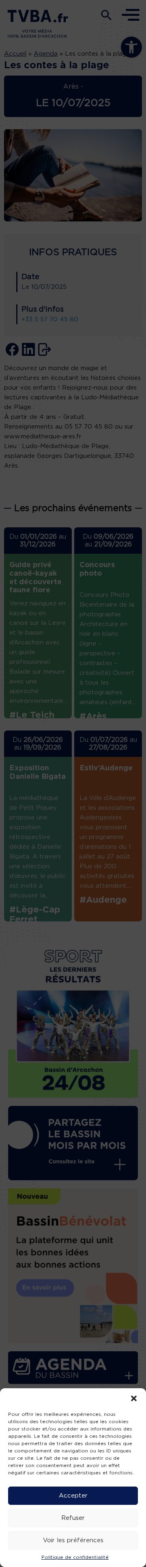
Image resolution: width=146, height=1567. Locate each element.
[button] (134, 1398)
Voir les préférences (73, 1540)
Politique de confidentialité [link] (75, 1557)
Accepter (73, 1496)
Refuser (73, 1518)
